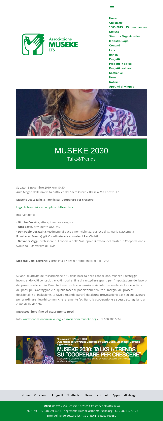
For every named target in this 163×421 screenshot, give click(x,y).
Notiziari (102, 395)
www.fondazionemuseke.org (42, 319)
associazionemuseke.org (80, 319)
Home (25, 395)
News (88, 395)
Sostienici (73, 395)
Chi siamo (40, 395)
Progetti (57, 395)
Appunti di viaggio (125, 395)
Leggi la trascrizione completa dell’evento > (44, 207)
